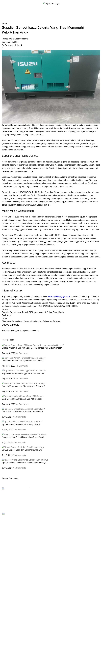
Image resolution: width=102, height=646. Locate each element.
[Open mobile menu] (3, 3)
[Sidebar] (3, 643)
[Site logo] (51, 3)
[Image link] (15, 494)
